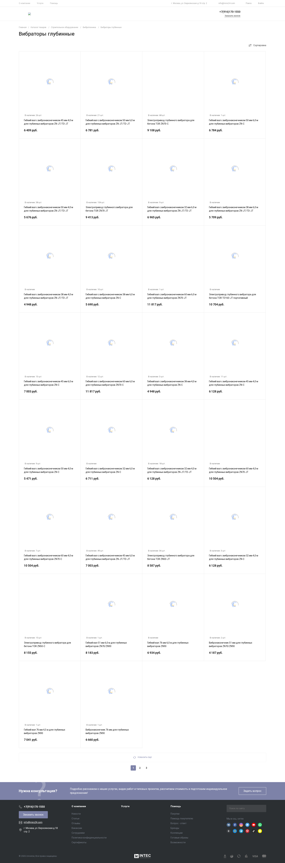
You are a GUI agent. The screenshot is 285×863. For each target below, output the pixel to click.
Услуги (40, 3)
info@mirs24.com (227, 3)
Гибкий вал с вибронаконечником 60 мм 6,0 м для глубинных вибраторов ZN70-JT (171, 296)
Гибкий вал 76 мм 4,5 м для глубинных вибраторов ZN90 (44, 731)
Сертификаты (79, 842)
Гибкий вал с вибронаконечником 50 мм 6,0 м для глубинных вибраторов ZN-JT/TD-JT (110, 122)
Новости (76, 813)
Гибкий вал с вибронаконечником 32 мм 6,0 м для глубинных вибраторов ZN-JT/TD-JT (171, 209)
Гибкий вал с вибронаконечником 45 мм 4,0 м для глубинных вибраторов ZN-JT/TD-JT (48, 122)
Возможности (178, 842)
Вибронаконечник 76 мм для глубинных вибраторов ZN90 (107, 731)
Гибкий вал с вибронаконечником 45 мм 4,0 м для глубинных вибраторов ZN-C (233, 383)
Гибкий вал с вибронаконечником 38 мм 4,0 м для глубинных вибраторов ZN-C (171, 383)
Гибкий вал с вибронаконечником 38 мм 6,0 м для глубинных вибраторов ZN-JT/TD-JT (233, 209)
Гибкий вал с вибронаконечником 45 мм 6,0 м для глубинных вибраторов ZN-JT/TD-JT (110, 557)
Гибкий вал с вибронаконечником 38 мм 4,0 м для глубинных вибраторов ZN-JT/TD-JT (48, 296)
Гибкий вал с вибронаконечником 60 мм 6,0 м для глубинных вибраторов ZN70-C (110, 383)
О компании (24, 3)
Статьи (75, 818)
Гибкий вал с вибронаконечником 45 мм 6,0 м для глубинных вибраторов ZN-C (48, 383)
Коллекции (177, 833)
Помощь (54, 3)
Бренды (175, 828)
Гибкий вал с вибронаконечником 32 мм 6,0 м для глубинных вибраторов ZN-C (110, 470)
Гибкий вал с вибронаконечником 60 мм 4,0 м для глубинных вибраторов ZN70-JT (233, 470)
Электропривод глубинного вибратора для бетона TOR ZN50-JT (170, 557)
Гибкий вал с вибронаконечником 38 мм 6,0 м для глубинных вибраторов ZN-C (110, 296)
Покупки (175, 813)
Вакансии (77, 828)
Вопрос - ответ (179, 823)
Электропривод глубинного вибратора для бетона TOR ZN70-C (170, 122)
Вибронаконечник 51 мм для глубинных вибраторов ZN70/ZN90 (230, 644)
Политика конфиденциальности (89, 837)
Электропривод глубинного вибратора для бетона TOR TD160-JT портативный (232, 296)
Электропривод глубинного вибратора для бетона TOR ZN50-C (47, 644)
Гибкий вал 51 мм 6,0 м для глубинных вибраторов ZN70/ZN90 (106, 644)
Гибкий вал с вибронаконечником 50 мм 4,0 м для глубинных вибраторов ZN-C (48, 470)
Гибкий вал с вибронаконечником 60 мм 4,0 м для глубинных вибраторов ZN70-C (48, 557)
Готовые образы (179, 837)
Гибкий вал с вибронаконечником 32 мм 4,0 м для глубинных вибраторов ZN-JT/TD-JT (171, 470)
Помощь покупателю (182, 818)
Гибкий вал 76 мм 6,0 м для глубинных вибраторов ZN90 (168, 644)
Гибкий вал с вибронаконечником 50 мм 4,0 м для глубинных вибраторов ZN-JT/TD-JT (48, 209)
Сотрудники (78, 833)
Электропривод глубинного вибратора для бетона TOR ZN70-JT (109, 209)
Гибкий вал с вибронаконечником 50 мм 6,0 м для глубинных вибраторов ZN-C (233, 122)
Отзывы (76, 823)
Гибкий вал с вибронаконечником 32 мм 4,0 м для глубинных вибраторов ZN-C (233, 557)
